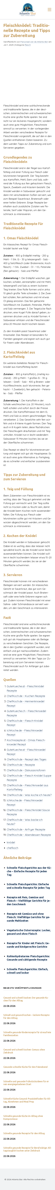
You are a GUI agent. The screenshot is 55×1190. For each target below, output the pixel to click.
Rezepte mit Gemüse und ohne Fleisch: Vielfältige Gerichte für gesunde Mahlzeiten (28, 917)
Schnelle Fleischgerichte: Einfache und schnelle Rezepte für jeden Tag (28, 886)
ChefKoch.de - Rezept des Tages (26, 759)
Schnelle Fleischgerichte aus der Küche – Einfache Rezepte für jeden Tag (29, 871)
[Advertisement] (27, 76)
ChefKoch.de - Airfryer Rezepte (26, 829)
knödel (11, 842)
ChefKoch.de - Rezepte (21, 764)
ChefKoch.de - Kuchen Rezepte (26, 696)
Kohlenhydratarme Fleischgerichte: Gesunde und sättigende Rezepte (28, 958)
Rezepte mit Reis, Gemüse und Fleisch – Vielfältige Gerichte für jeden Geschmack (28, 901)
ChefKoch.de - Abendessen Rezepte (29, 834)
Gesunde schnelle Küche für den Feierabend (25, 1067)
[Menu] (49, 10)
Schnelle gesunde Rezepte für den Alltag (24, 1133)
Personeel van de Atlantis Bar (34, 42)
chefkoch (12, 848)
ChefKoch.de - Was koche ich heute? (29, 795)
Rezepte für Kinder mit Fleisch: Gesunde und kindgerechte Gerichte (28, 945)
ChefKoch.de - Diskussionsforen (26, 770)
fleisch (28, 45)
